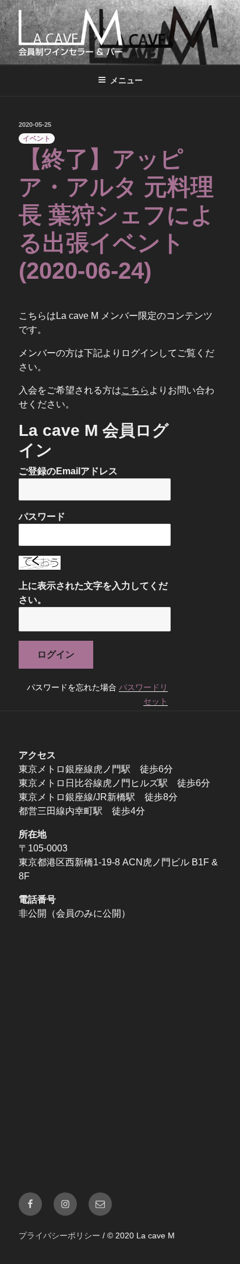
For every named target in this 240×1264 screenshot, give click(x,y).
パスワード (42, 516)
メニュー (126, 80)
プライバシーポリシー (59, 1235)
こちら (135, 390)
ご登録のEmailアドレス (68, 471)
